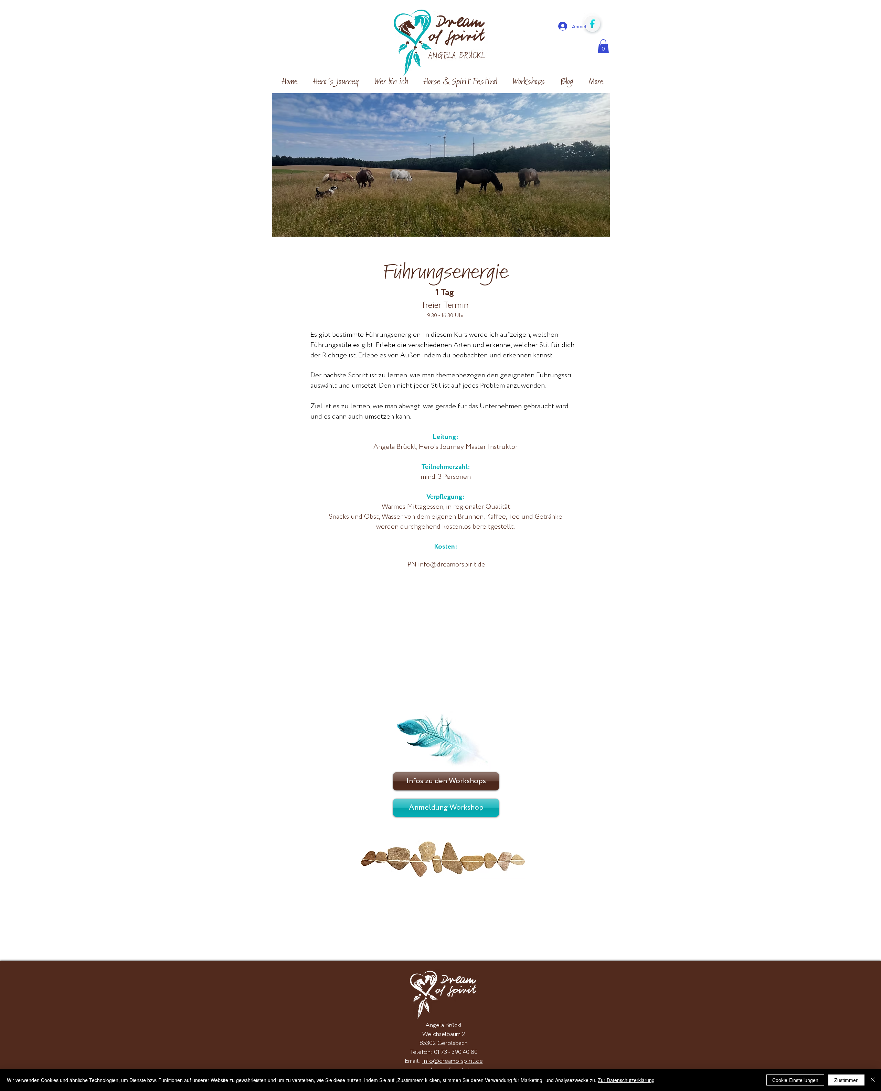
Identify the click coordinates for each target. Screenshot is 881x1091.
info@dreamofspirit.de (451, 565)
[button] (603, 46)
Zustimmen (846, 1080)
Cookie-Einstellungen (795, 1080)
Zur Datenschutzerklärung (626, 1080)
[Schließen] (873, 1079)
